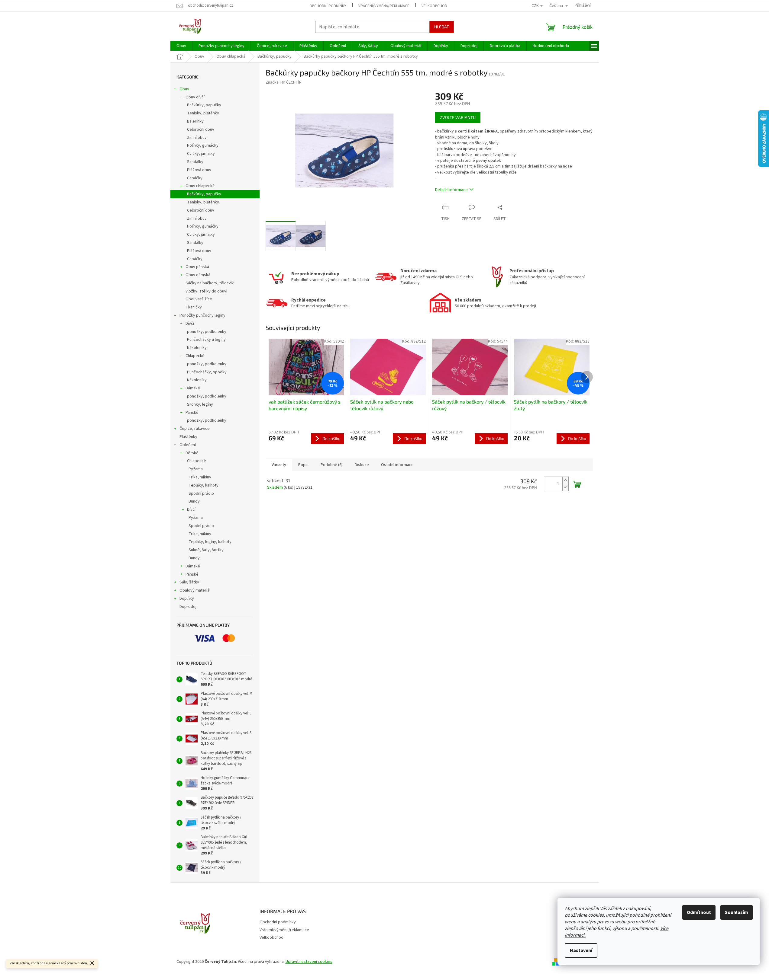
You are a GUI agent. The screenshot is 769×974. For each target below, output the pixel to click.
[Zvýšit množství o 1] (565, 480)
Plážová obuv (199, 170)
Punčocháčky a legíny (206, 340)
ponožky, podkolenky (206, 332)
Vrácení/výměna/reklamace (383, 6)
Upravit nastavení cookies (309, 962)
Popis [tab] (303, 465)
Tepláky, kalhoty (203, 485)
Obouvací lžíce (199, 299)
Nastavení (581, 950)
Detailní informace (451, 190)
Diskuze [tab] (362, 465)
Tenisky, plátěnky (203, 113)
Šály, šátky (189, 582)
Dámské (193, 388)
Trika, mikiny (200, 477)
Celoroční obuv (200, 129)
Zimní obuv (197, 138)
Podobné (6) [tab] (332, 465)
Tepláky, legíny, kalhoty (210, 542)
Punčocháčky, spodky (207, 372)
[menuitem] (181, 46)
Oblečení (187, 445)
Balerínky (195, 121)
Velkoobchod (434, 6)
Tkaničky (194, 307)
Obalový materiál (194, 590)
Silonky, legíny (200, 404)
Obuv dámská (198, 275)
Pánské (192, 413)
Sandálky (195, 162)
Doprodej (187, 607)
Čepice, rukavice (194, 429)
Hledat (441, 26)
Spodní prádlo (201, 493)
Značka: (284, 82)
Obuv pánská (197, 267)
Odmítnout (699, 912)
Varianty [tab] (279, 465)
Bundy (194, 501)
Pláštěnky (188, 437)
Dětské (192, 453)
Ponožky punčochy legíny (202, 315)
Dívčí (190, 324)
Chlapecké (195, 356)
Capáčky (194, 178)
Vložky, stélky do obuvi (206, 291)
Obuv (184, 89)
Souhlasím (736, 912)
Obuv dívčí (195, 97)
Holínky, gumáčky (202, 145)
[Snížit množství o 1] (565, 487)
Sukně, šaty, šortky (206, 550)
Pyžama (196, 469)
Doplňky (186, 599)
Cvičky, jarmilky (201, 154)
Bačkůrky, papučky (204, 105)
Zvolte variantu (458, 117)
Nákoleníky (197, 348)
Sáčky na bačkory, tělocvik (210, 283)
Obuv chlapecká (200, 186)
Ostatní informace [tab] (397, 465)
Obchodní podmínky (327, 6)
